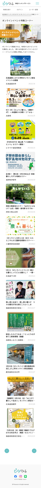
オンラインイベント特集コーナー (29, 14)
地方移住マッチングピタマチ (10, 14)
